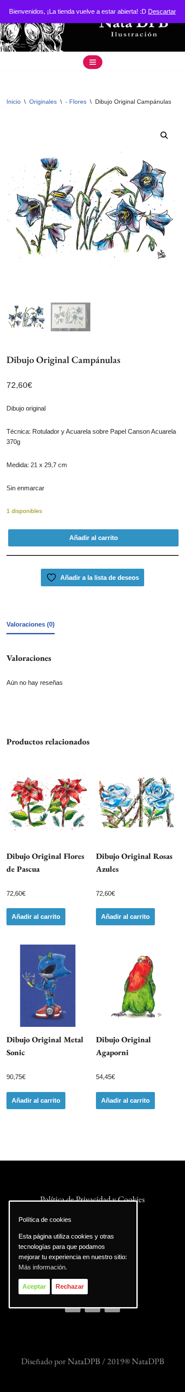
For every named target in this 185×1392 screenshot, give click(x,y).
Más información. (42, 1267)
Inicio (13, 101)
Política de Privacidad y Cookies (92, 1199)
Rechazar (70, 1286)
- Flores (75, 101)
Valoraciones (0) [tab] (30, 624)
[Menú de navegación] (92, 62)
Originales (43, 101)
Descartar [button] (162, 11)
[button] (164, 135)
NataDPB (84, 1361)
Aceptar (34, 1286)
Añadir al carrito (93, 537)
